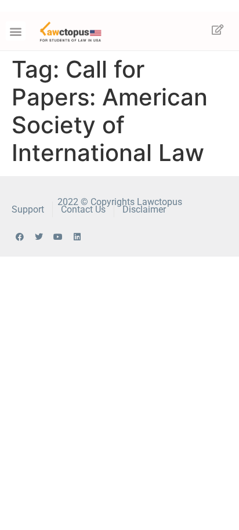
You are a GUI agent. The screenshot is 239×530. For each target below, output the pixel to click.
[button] (16, 31)
